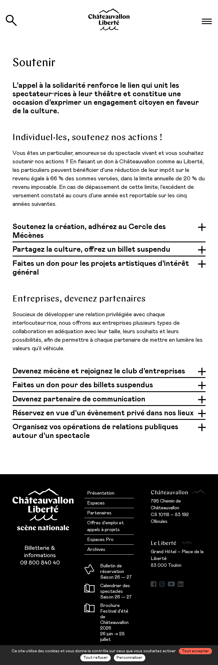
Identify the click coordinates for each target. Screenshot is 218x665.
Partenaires (99, 513)
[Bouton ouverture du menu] (206, 21)
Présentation (100, 493)
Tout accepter (195, 651)
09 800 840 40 (40, 563)
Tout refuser (95, 658)
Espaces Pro (100, 539)
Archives (96, 549)
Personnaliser (129, 658)
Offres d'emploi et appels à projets (105, 526)
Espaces (96, 503)
